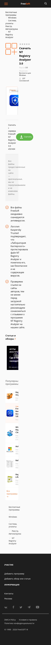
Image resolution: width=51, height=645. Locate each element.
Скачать (28, 136)
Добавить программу (14, 573)
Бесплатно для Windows (25, 74)
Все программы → (12, 494)
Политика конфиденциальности (19, 623)
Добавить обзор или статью (17, 578)
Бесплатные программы (11, 13)
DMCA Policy (10, 619)
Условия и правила (28, 619)
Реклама (8, 598)
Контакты (8, 593)
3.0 (23, 67)
